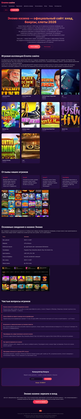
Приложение (19, 6)
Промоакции (11, 6)
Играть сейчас (34, 46)
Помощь (51, 6)
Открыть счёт (14, 10)
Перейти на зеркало (40, 401)
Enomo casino (8, 2)
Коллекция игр (58, 6)
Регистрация (47, 46)
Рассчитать (47, 378)
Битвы (45, 6)
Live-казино (4, 6)
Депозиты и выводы (28, 6)
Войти (6, 10)
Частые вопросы (38, 6)
